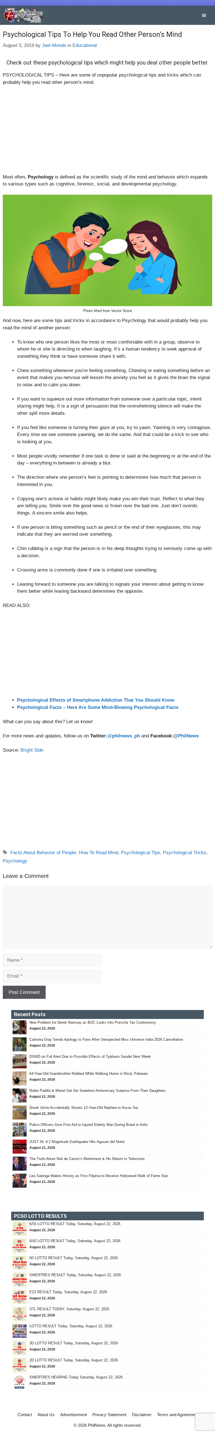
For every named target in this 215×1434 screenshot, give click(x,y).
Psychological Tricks (184, 852)
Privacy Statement (109, 1414)
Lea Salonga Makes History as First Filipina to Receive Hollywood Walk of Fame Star (98, 1176)
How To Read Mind (98, 852)
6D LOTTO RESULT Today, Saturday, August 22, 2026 (73, 1258)
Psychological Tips (140, 852)
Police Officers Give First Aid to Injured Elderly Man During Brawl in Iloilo (88, 1125)
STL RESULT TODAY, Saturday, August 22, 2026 (69, 1309)
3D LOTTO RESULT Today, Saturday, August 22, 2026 (73, 1343)
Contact (25, 1414)
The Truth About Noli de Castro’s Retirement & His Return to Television (86, 1159)
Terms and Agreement (177, 1414)
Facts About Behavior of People (43, 852)
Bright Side (31, 750)
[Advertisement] (107, 132)
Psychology (15, 861)
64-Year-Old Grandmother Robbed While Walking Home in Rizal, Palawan (89, 1073)
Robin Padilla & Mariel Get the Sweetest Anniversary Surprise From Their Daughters (97, 1090)
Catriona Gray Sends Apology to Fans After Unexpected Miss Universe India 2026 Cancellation (106, 1039)
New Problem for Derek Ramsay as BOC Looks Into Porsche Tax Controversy (92, 1022)
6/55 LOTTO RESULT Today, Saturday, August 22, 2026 (74, 1224)
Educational (85, 45)
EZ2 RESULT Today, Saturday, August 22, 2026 (68, 1292)
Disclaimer (141, 1414)
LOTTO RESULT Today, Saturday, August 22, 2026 (70, 1326)
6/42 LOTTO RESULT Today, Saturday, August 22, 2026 (74, 1241)
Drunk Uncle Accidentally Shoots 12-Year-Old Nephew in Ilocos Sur (84, 1108)
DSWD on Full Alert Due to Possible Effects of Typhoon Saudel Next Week (90, 1056)
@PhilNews (186, 736)
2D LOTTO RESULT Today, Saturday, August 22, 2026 (73, 1360)
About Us (46, 1414)
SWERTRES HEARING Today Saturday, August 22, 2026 (76, 1377)
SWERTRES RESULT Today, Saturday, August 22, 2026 (75, 1275)
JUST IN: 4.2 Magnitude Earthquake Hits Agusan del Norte (77, 1142)
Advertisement (73, 1414)
